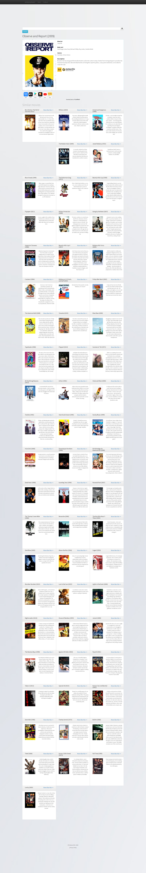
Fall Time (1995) (97, 754)
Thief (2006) (28, 754)
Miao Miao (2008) (98, 313)
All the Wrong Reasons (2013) (31, 381)
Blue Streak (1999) (30, 178)
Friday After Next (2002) (100, 279)
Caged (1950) (97, 550)
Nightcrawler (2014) (31, 618)
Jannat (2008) (97, 618)
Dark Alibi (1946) (30, 720)
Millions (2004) (63, 110)
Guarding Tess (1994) (65, 483)
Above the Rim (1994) (65, 550)
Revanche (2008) (64, 516)
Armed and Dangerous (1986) (99, 110)
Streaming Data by (70, 99)
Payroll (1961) (97, 652)
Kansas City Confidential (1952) (100, 686)
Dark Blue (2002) (30, 550)
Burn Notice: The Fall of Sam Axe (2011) (32, 110)
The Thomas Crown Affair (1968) (32, 517)
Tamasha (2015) (63, 313)
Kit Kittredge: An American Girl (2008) (99, 449)
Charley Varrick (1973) (65, 720)
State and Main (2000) (99, 381)
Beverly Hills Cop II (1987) (64, 246)
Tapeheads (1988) (30, 347)
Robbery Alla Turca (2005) (98, 246)
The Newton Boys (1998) (32, 652)
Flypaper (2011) (30, 211)
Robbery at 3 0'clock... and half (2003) (65, 280)
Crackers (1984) (30, 279)
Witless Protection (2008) (64, 212)
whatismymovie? (30, 2)
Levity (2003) (29, 787)
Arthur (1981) (63, 381)
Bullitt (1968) (97, 720)
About (39, 2)
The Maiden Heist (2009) (66, 144)
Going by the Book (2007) (100, 211)
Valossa (71, 845)
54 (59, 69)
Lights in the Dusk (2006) (100, 584)
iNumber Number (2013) (32, 584)
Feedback (45, 2)
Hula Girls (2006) (30, 449)
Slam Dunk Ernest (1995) (66, 415)
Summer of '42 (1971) (99, 347)
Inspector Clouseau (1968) (31, 246)
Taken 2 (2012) (29, 686)
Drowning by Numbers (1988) (65, 449)
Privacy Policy (73, 847)
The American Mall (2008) (32, 313)
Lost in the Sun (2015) (65, 584)
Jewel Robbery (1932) (99, 144)
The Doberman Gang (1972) (65, 178)
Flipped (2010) (63, 347)
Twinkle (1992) (29, 415)
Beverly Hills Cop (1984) (100, 178)
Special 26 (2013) (64, 686)
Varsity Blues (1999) (99, 415)
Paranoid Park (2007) (99, 483)
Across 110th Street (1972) (65, 754)
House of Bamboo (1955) (66, 618)
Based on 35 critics (70, 70)
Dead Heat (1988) (30, 483)
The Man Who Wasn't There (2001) (99, 517)
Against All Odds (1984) (66, 652)
